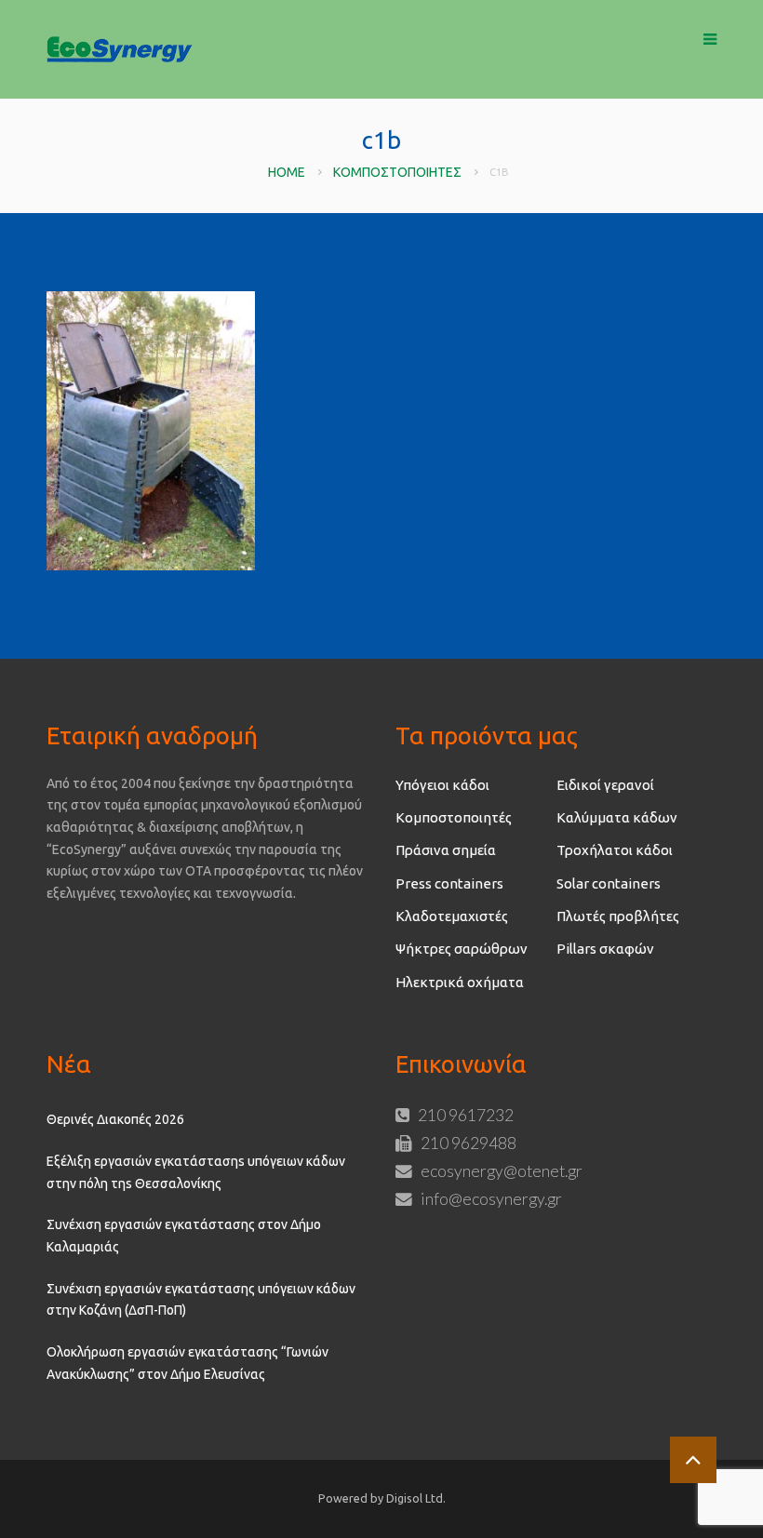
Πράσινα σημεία (445, 850)
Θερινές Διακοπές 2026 (115, 1119)
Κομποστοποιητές (397, 172)
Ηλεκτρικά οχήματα (459, 982)
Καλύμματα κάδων (616, 817)
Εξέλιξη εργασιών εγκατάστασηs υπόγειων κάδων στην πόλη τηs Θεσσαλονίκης (196, 1172)
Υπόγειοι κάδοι (442, 785)
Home (286, 172)
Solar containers (608, 883)
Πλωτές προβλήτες (617, 916)
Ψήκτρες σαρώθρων (461, 948)
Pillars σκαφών (605, 948)
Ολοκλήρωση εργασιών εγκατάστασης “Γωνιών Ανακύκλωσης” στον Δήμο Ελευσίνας (187, 1363)
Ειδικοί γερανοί (605, 785)
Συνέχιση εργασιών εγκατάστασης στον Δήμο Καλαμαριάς (184, 1235)
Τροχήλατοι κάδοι (614, 850)
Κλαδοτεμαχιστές (451, 916)
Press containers (449, 883)
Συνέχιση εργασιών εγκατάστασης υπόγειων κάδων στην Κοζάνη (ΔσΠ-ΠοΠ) (201, 1299)
